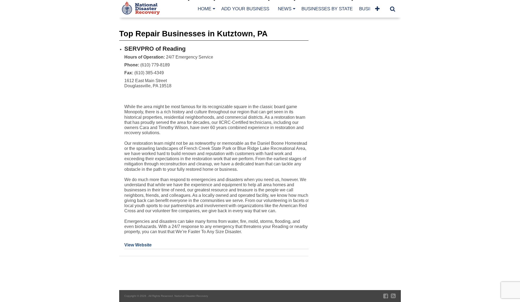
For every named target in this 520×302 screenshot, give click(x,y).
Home (204, 8)
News (284, 8)
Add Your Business (245, 8)
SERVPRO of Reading (155, 48)
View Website (138, 245)
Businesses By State (327, 8)
